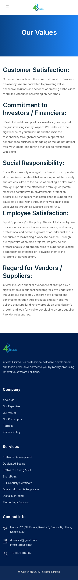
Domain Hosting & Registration (21, 489)
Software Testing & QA (17, 470)
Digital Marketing (13, 495)
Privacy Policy (11, 432)
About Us (8, 400)
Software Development (17, 457)
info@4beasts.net (21, 544)
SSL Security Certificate (17, 483)
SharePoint (9, 476)
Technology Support (16, 502)
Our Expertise (11, 406)
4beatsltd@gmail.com (23, 540)
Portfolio (8, 425)
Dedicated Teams (14, 463)
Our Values (9, 412)
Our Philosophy (12, 419)
